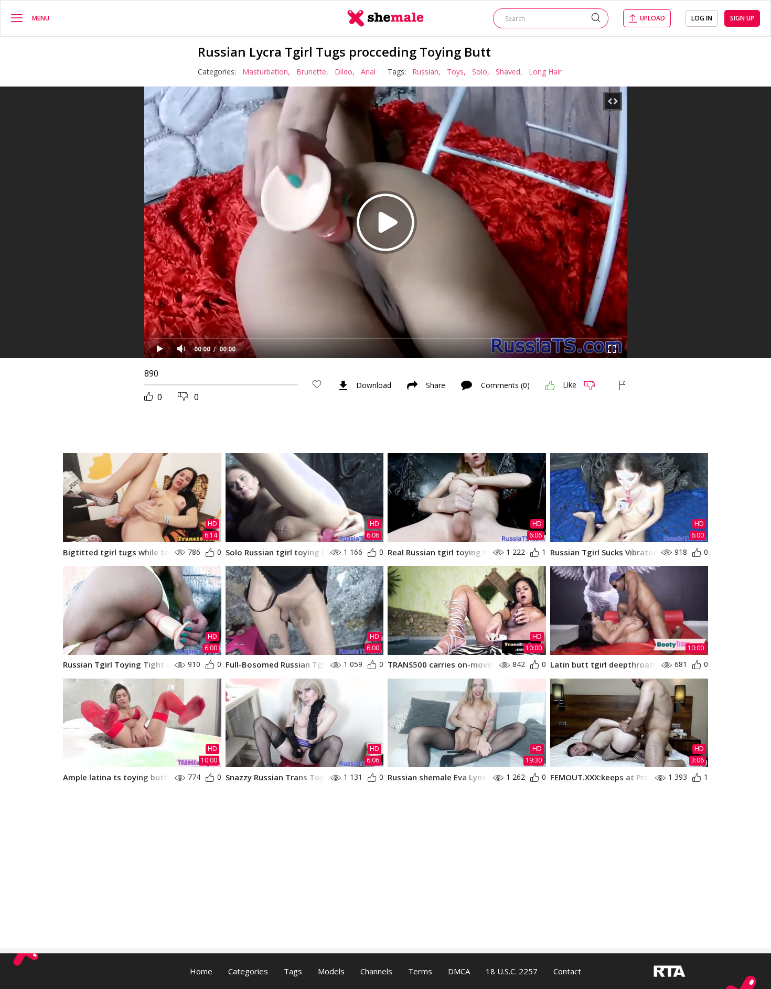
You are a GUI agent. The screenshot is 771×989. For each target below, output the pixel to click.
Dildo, (345, 72)
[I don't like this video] (594, 385)
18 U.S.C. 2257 (512, 971)
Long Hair (545, 72)
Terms (420, 971)
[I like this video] (550, 385)
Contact (567, 971)
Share (435, 385)
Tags (293, 971)
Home (201, 971)
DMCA (459, 971)
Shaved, (509, 72)
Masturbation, (266, 72)
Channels (376, 971)
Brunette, (312, 72)
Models (331, 971)
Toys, (456, 72)
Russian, (426, 72)
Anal (368, 72)
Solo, (480, 72)
